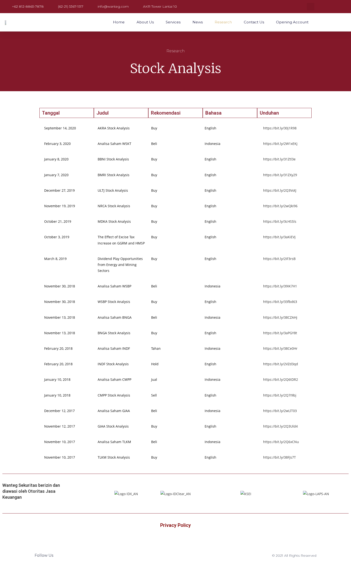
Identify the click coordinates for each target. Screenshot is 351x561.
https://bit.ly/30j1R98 (280, 128)
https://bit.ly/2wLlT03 (280, 410)
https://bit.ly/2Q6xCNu (281, 441)
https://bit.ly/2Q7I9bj (279, 395)
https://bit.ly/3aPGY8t (280, 333)
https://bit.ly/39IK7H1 (280, 286)
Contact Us (254, 22)
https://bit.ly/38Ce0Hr (280, 348)
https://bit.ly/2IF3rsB (279, 258)
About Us (145, 22)
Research (223, 22)
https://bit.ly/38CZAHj (280, 317)
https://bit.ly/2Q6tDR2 (280, 379)
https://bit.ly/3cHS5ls (279, 221)
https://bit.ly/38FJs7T (279, 457)
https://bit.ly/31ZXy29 (280, 175)
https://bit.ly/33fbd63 (280, 301)
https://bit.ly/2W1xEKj (280, 143)
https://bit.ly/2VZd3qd (280, 364)
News (197, 22)
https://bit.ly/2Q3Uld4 (280, 426)
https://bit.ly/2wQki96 (280, 206)
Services (173, 22)
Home (119, 22)
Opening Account (292, 22)
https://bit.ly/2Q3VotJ (279, 190)
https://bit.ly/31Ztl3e (279, 159)
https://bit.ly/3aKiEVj (279, 237)
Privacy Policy (175, 525)
